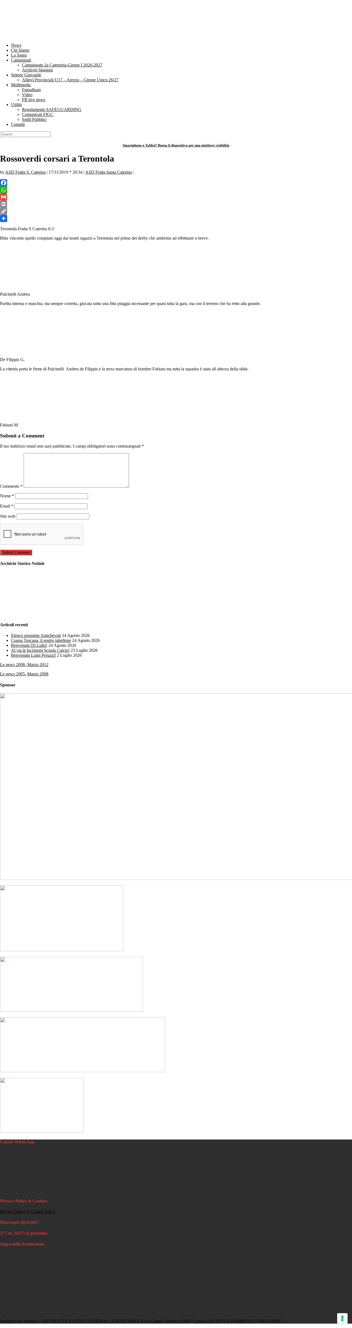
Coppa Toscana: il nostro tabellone (41, 640)
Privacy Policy (12, 1211)
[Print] (176, 204)
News (16, 45)
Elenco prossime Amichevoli (36, 635)
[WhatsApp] (176, 189)
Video (27, 94)
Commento (11, 486)
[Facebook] (176, 182)
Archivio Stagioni (37, 70)
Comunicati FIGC (37, 114)
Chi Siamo (20, 50)
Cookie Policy (43, 1211)
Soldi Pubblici (34, 119)
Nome (7, 496)
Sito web (7, 516)
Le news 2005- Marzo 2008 (24, 674)
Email (6, 506)
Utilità (16, 104)
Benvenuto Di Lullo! (29, 645)
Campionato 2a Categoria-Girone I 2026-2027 (62, 65)
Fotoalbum (31, 89)
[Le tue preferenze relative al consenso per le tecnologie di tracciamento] (342, 1318)
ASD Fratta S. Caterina (25, 172)
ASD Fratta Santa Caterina (108, 172)
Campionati (21, 60)
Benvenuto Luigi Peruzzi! (33, 655)
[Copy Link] (176, 211)
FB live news (33, 99)
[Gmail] (176, 197)
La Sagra (19, 55)
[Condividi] (176, 218)
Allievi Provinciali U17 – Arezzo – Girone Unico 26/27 (70, 79)
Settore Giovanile (26, 75)
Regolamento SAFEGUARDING (51, 109)
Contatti (18, 124)
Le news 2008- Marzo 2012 (24, 664)
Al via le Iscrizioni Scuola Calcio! (40, 650)
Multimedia (21, 84)
